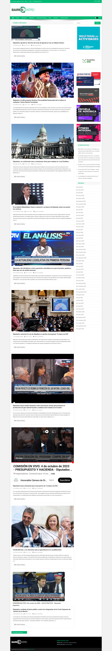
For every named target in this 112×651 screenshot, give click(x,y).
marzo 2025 (81, 221)
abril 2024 (80, 238)
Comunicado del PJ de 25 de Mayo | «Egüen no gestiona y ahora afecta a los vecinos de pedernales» (88, 171)
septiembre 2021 (82, 326)
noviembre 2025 (82, 204)
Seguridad (31, 17)
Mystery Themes (30, 649)
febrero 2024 (81, 243)
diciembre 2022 (82, 283)
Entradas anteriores (18, 632)
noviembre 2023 (82, 252)
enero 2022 (81, 314)
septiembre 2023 (82, 258)
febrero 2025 (81, 224)
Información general (41, 17)
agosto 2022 (81, 294)
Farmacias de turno (37, 1)
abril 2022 (80, 306)
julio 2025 (80, 209)
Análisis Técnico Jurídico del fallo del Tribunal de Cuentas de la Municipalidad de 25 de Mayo (89, 165)
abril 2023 (80, 272)
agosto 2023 (81, 260)
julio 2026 (80, 187)
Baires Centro (26, 45)
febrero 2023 (81, 277)
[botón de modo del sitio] (96, 18)
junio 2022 (80, 300)
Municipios (24, 17)
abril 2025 (80, 218)
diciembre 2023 (82, 249)
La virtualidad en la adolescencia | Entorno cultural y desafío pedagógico (88, 177)
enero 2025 (81, 226)
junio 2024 (80, 232)
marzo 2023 (81, 275)
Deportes (56, 17)
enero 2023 (81, 280)
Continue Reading (20, 56)
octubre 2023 (81, 255)
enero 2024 (81, 246)
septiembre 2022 (82, 292)
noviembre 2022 (82, 286)
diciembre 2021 (82, 317)
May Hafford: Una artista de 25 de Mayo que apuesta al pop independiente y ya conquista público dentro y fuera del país (89, 151)
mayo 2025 (81, 215)
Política (17, 17)
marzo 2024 (81, 241)
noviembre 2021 (82, 320)
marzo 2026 (81, 195)
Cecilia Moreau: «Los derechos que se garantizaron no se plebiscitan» (37, 550)
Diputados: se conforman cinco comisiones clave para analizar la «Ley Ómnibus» (41, 161)
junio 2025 (80, 212)
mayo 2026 (81, 190)
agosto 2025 (81, 207)
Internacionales (64, 17)
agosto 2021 (81, 328)
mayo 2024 (81, 235)
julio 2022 (80, 297)
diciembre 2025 (82, 201)
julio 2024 (80, 229)
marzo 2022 (81, 309)
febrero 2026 (81, 198)
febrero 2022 (81, 311)
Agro (50, 17)
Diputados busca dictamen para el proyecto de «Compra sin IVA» (35, 486)
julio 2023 (80, 263)
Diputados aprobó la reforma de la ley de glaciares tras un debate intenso (38, 43)
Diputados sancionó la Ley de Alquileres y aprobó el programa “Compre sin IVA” (40, 334)
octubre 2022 (81, 289)
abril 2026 (80, 192)
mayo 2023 (81, 269)
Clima (26, 1)
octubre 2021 (81, 323)
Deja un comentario (36, 45)
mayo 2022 (81, 303)
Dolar (30, 1)
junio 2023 (80, 266)
